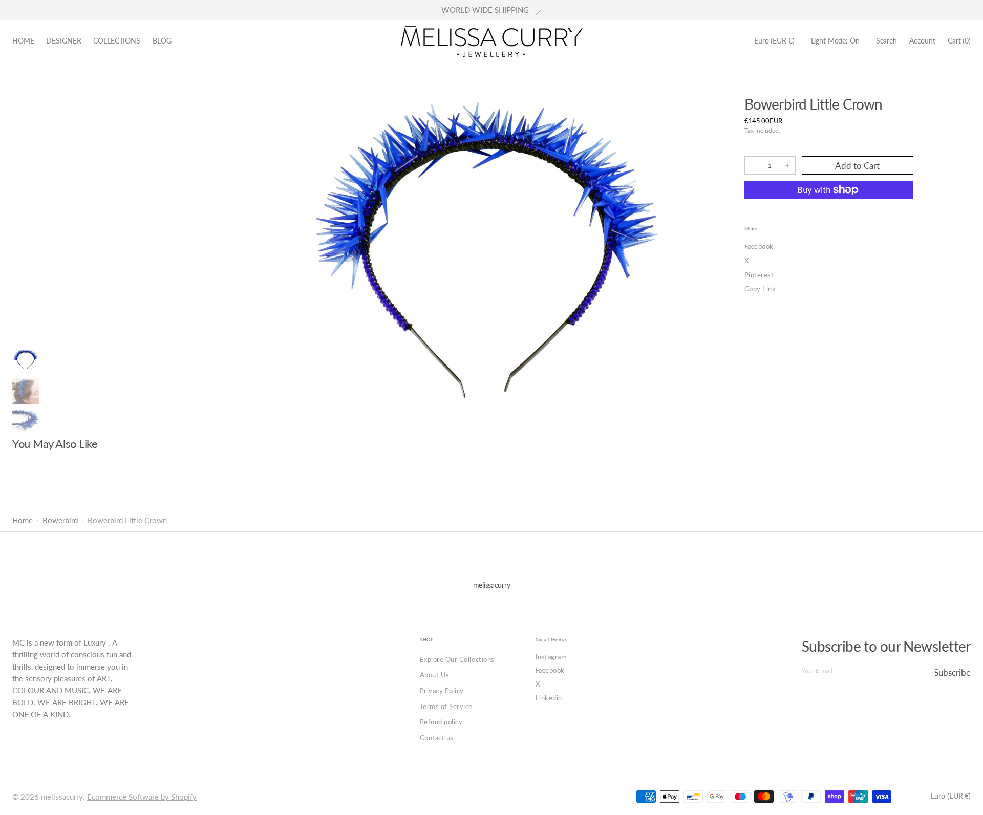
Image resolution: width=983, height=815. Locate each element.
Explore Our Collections (457, 659)
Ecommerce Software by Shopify (142, 796)
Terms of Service (446, 706)
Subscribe (953, 672)
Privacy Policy (442, 691)
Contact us (437, 738)
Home (22, 520)
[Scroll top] (967, 799)
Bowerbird (60, 520)
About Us (435, 675)
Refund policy (441, 722)
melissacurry (62, 796)
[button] (774, 41)
